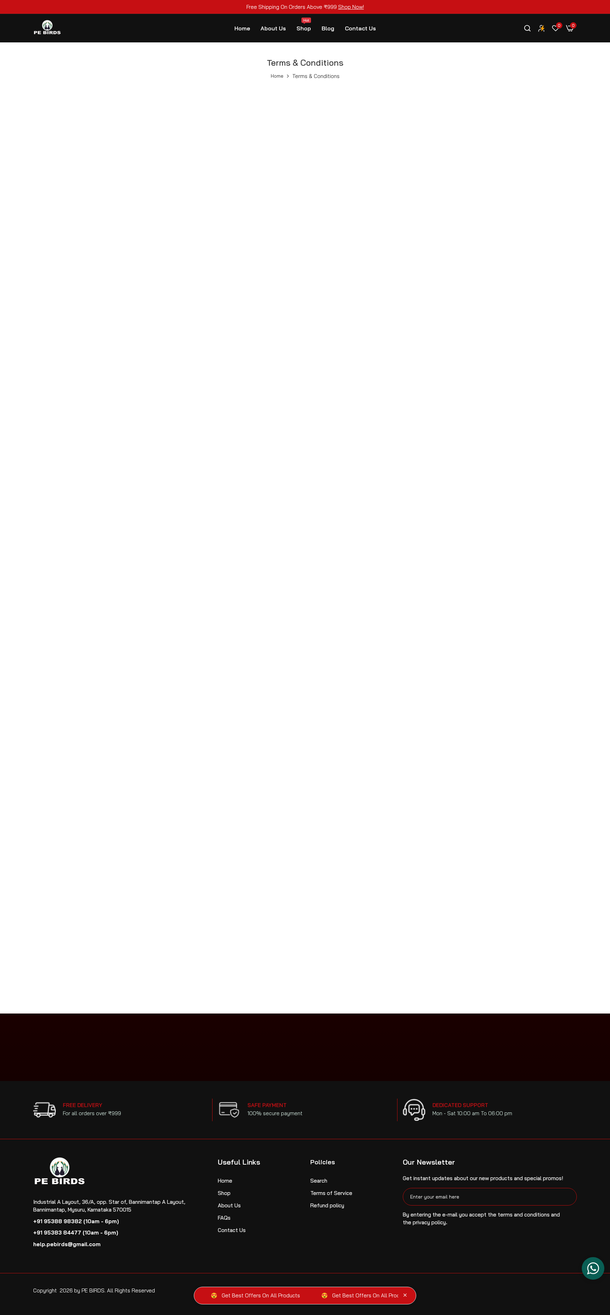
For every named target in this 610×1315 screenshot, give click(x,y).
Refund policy (327, 1205)
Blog (328, 28)
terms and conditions (524, 1214)
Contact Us (360, 28)
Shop (304, 25)
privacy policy (429, 1222)
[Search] (527, 28)
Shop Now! (351, 7)
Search (318, 1180)
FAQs (224, 1217)
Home (242, 28)
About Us (273, 28)
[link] (541, 28)
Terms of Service (331, 1193)
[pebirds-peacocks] (47, 28)
